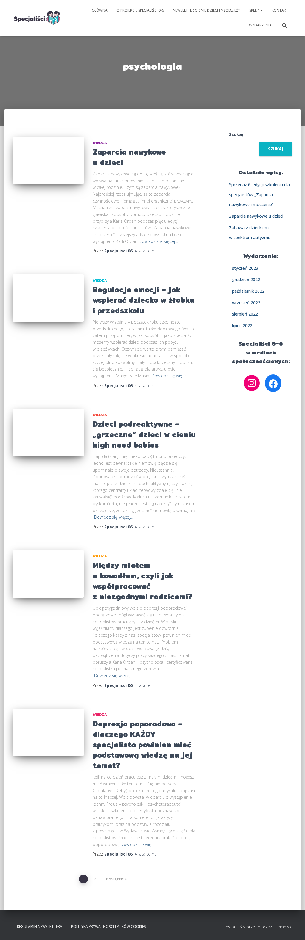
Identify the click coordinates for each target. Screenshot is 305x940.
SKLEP (254, 10)
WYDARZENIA (260, 25)
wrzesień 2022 (246, 302)
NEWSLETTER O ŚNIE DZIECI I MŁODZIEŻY (206, 10)
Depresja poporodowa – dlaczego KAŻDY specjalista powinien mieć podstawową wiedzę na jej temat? (142, 744)
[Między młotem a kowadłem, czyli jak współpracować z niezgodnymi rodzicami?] (48, 574)
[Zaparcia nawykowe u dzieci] (48, 160)
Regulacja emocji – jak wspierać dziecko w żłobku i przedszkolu (143, 300)
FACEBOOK (155, 926)
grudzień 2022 (246, 279)
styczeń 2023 (245, 268)
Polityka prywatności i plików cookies (108, 926)
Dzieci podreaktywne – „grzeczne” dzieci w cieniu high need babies (144, 434)
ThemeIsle (282, 927)
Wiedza (100, 142)
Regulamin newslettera (39, 926)
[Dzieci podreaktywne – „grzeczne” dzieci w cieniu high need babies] (48, 432)
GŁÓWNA (100, 10)
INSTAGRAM (164, 926)
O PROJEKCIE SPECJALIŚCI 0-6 (140, 10)
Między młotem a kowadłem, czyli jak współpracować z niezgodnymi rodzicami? (142, 580)
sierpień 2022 (245, 314)
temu (146, 251)
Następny (115, 878)
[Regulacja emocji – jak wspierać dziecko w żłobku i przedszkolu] (48, 298)
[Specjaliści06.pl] (37, 17)
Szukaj (236, 134)
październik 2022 (248, 291)
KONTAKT (280, 10)
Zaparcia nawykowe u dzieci (129, 157)
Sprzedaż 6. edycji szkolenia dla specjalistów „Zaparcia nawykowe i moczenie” (259, 194)
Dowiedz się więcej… (158, 241)
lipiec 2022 (242, 325)
